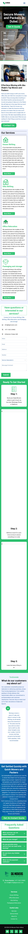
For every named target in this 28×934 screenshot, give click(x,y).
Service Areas (14, 913)
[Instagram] (16, 931)
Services (14, 911)
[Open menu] (24, 3)
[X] (11, 931)
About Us (14, 916)
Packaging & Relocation (14, 903)
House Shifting (14, 895)
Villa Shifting (14, 900)
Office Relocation (14, 897)
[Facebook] (7, 931)
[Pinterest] (20, 931)
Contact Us (14, 919)
